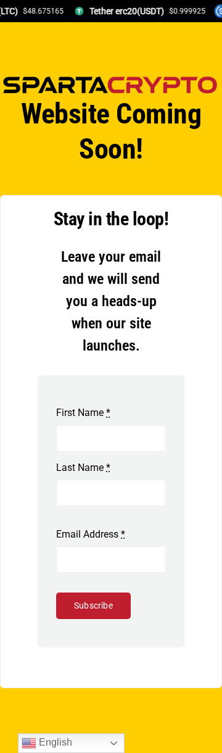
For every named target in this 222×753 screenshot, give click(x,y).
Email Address (90, 534)
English (54, 742)
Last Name (83, 467)
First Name (83, 412)
